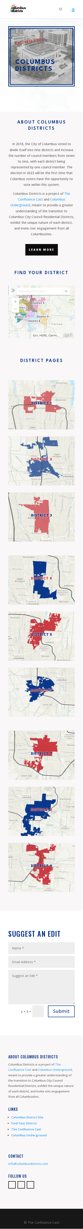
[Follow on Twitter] (21, 1185)
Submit (61, 1011)
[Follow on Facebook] (12, 1185)
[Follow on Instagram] (30, 1185)
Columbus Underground (55, 1070)
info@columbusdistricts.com (28, 1164)
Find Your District (24, 1123)
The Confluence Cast (26, 1129)
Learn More (41, 250)
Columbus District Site (27, 1117)
